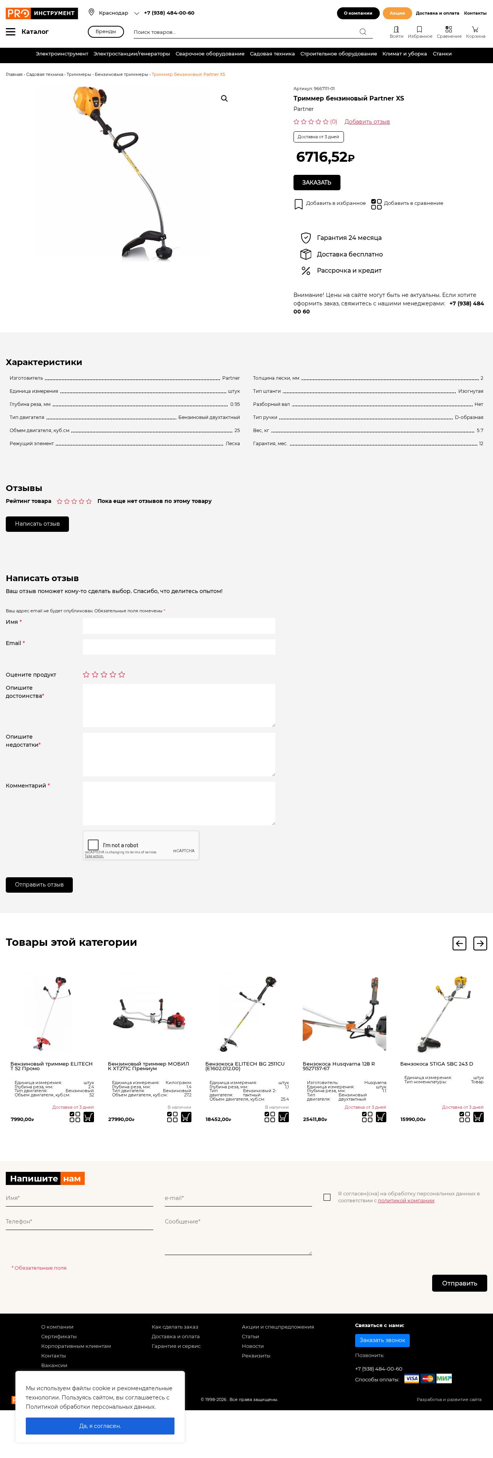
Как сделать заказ (175, 1327)
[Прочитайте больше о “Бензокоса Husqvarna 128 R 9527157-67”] (381, 1117)
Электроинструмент (62, 54)
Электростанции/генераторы (132, 54)
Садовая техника (272, 54)
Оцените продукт (31, 674)
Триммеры (79, 74)
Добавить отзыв (367, 121)
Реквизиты (256, 1356)
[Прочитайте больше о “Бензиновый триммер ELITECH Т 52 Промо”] (89, 1117)
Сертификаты (59, 1336)
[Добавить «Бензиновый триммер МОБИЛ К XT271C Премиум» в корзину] (186, 1117)
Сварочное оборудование (210, 54)
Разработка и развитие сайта (449, 1399)
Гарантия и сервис (176, 1346)
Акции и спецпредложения (278, 1327)
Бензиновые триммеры (121, 74)
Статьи (250, 1336)
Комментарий (28, 785)
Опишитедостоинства (25, 691)
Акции (397, 13)
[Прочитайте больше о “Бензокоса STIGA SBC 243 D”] (478, 1117)
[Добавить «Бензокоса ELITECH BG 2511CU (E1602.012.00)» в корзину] (283, 1117)
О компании (358, 13)
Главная (14, 74)
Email (15, 643)
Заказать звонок (382, 1340)
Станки (442, 54)
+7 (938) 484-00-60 (169, 13)
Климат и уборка (404, 54)
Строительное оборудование (338, 54)
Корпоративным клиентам (76, 1346)
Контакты (475, 13)
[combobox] (119, 13)
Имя (14, 621)
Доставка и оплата (437, 13)
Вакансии (54, 1365)
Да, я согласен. (100, 1426)
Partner (303, 109)
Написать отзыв (37, 523)
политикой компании (406, 1200)
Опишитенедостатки (23, 740)
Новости (253, 1346)
